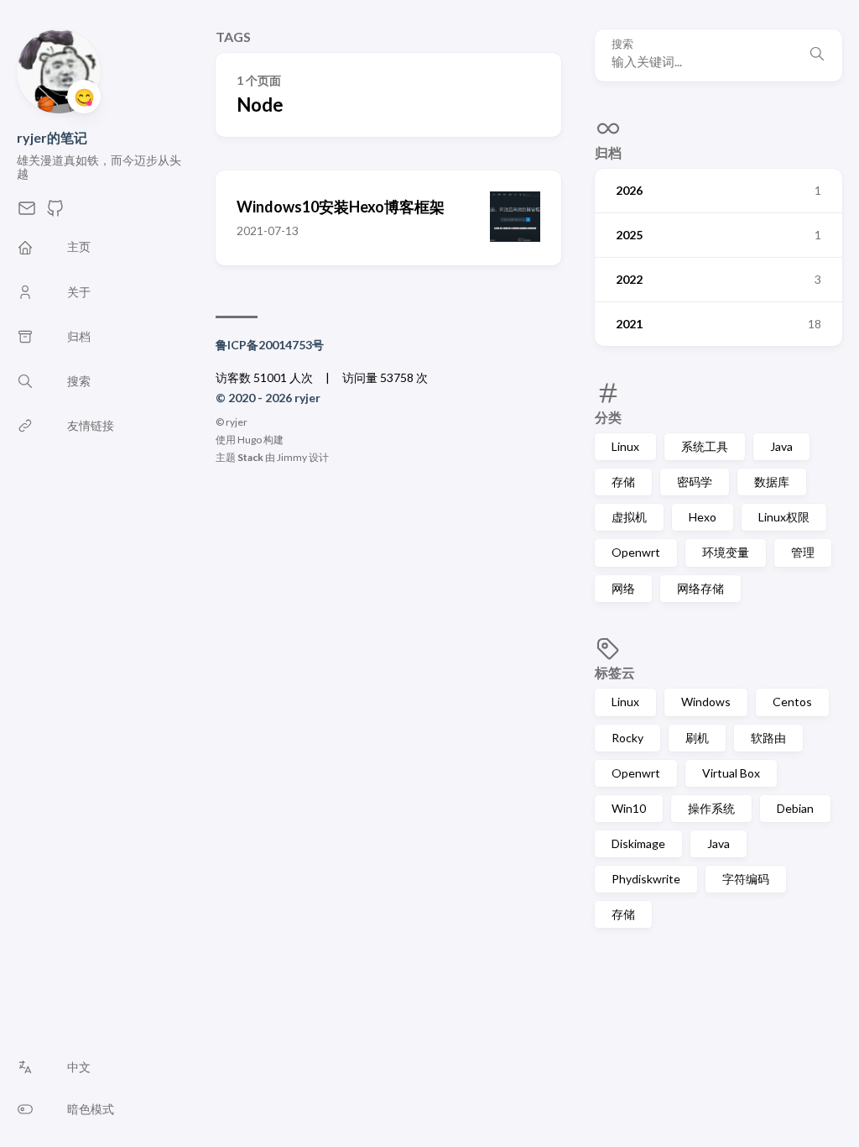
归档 (608, 152)
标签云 (615, 672)
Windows (706, 701)
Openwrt (636, 552)
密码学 (694, 481)
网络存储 (700, 588)
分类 (608, 417)
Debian (795, 808)
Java (781, 446)
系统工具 (704, 446)
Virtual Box (731, 773)
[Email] (27, 213)
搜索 (622, 44)
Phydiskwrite (646, 879)
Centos (792, 701)
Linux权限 (784, 517)
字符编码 (745, 879)
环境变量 (725, 552)
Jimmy (292, 457)
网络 (623, 588)
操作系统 (711, 808)
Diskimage (638, 843)
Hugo (249, 439)
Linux (625, 446)
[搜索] (817, 55)
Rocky (627, 738)
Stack (250, 457)
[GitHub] (55, 213)
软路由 (768, 738)
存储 (623, 481)
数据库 (771, 481)
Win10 (629, 808)
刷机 (697, 738)
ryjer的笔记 (52, 137)
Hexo (702, 517)
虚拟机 (629, 517)
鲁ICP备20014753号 (270, 345)
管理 (803, 552)
